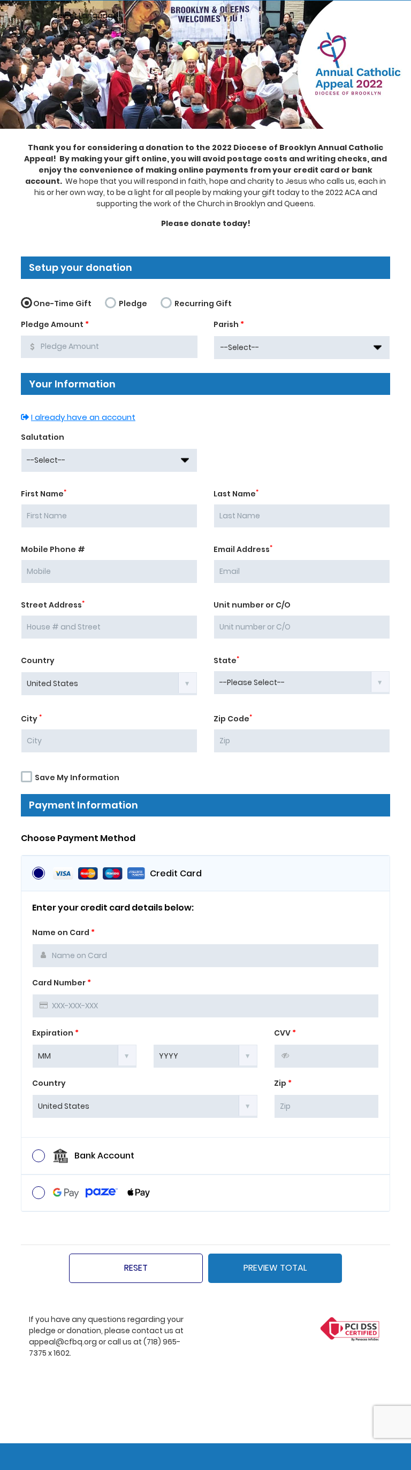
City (31, 718)
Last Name (236, 493)
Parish (229, 324)
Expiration (55, 1033)
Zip (283, 1083)
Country (38, 660)
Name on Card (63, 932)
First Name (43, 493)
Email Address (243, 549)
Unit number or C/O (252, 605)
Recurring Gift (202, 303)
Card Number (61, 982)
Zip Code (233, 718)
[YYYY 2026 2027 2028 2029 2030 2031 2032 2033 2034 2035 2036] (205, 1055)
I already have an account (83, 417)
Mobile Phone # (53, 549)
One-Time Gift (62, 303)
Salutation (42, 437)
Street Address (53, 605)
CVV (285, 1033)
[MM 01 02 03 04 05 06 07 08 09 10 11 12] (84, 1055)
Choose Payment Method (78, 838)
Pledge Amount (55, 324)
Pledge (132, 303)
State (226, 660)
